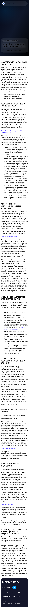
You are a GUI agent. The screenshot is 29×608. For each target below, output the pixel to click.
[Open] (25, 3)
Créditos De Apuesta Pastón (9, 236)
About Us (5, 603)
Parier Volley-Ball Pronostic (8, 448)
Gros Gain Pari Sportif (7, 504)
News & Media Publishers (10, 40)
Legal (18, 603)
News (13, 593)
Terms (14, 603)
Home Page (6, 593)
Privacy (10, 603)
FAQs (19, 593)
